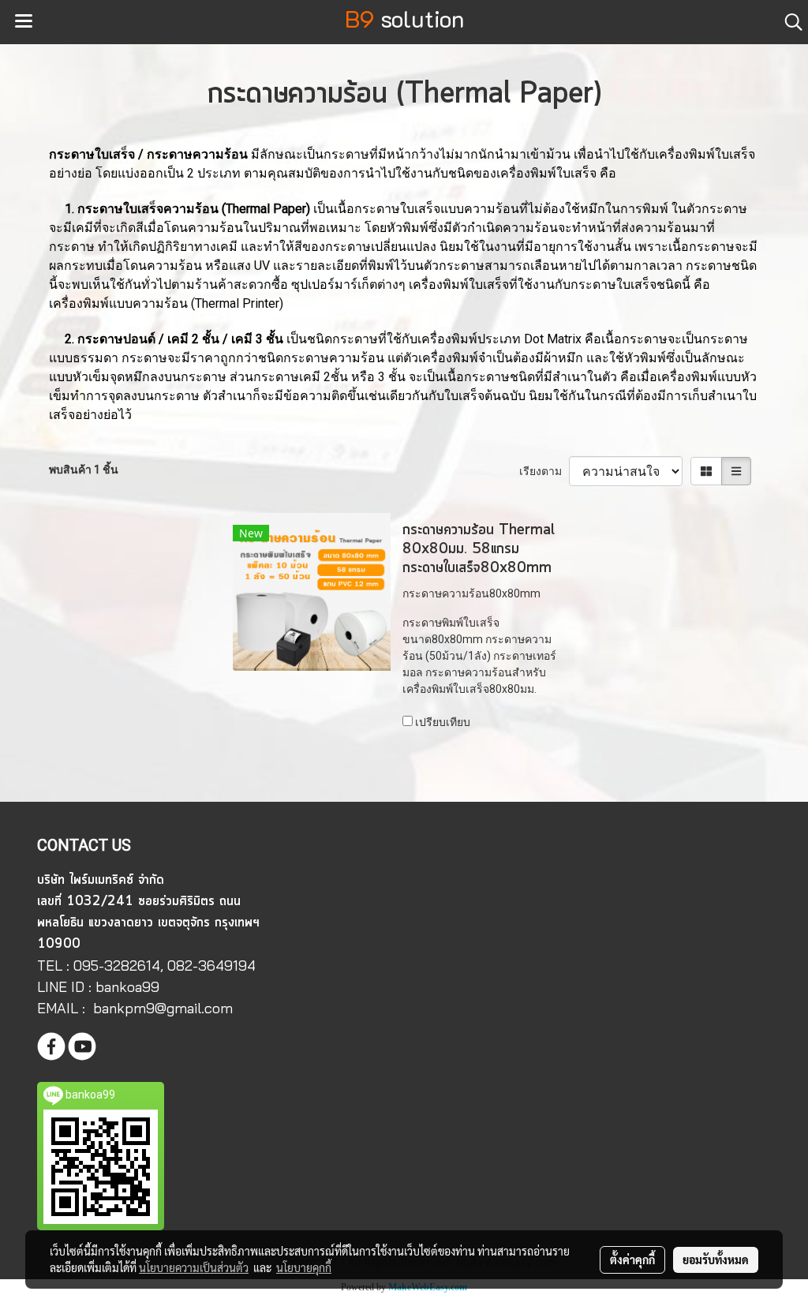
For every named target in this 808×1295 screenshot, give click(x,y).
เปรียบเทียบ (442, 722)
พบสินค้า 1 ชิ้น (83, 469)
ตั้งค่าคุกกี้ (632, 1259)
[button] (788, 22)
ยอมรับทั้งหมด (716, 1259)
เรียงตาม (544, 471)
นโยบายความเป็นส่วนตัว (194, 1267)
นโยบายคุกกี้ (303, 1267)
